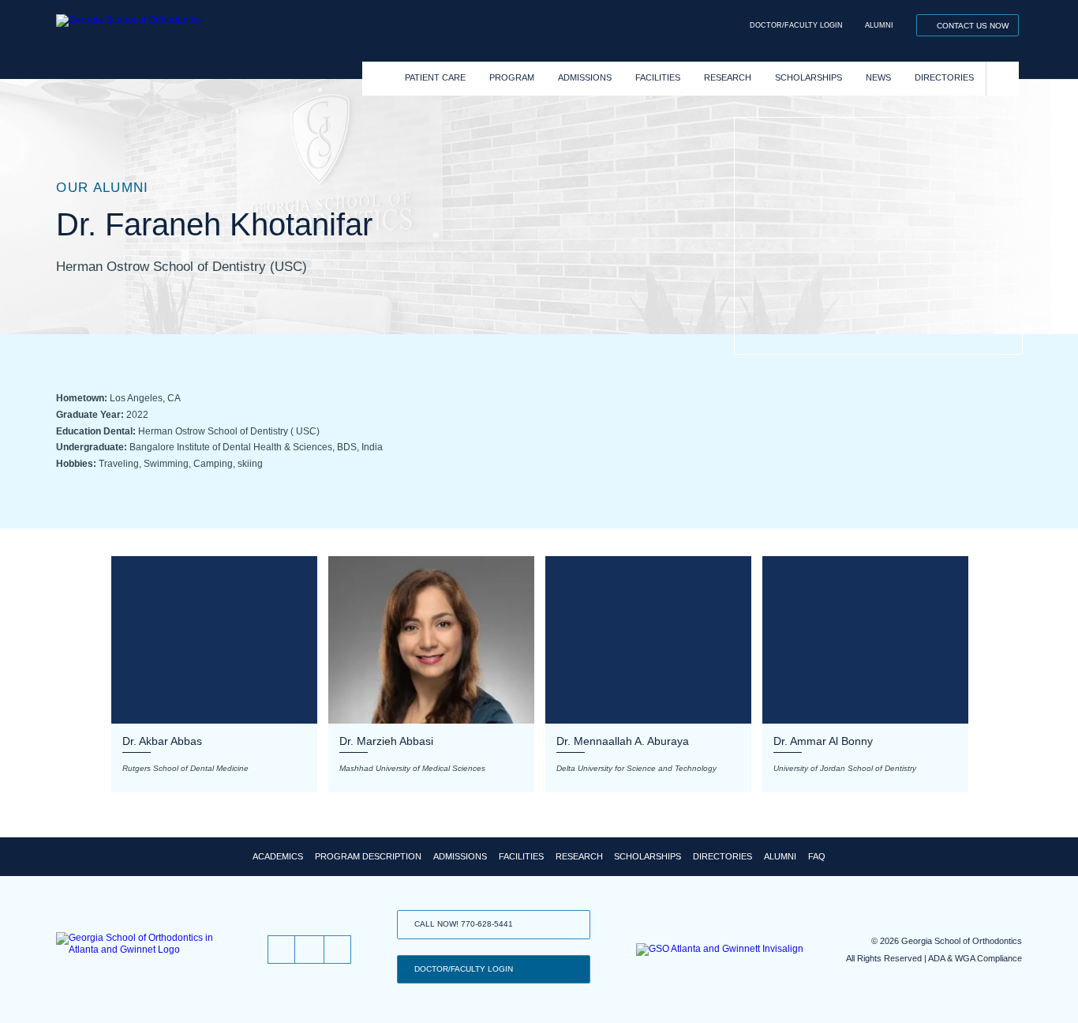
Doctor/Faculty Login (796, 25)
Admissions (585, 77)
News (878, 77)
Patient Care (435, 77)
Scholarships (808, 77)
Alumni (879, 25)
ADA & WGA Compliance (975, 958)
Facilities (657, 77)
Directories (944, 77)
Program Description (368, 856)
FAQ (816, 856)
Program (511, 77)
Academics (278, 856)
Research (727, 77)
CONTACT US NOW (973, 25)
